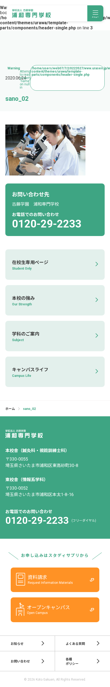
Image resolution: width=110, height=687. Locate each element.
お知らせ (17, 644)
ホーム (10, 409)
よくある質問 (75, 644)
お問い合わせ (20, 661)
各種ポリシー (72, 661)
